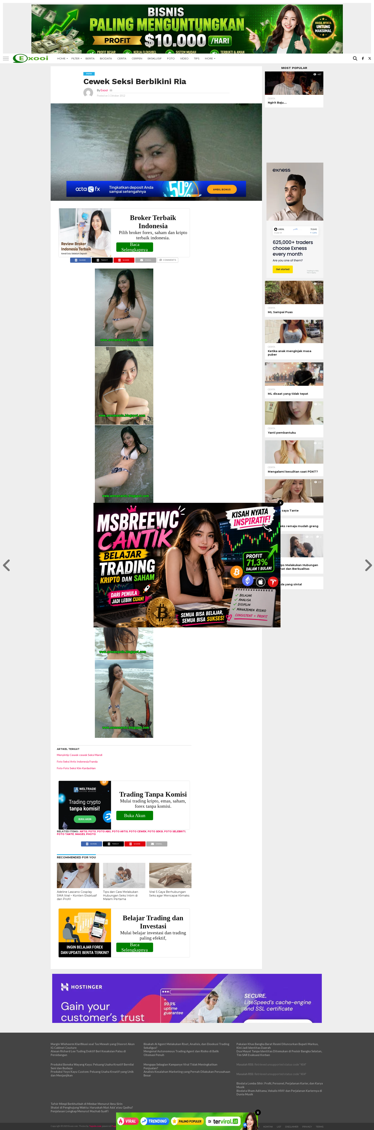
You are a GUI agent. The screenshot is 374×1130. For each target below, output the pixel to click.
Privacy (307, 1126)
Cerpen (137, 58)
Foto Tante (65, 834)
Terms (319, 1126)
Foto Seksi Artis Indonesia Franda (77, 761)
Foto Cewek (137, 831)
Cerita (121, 58)
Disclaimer (291, 1126)
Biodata (106, 58)
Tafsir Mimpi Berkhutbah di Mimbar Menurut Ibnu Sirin (87, 1103)
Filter (75, 58)
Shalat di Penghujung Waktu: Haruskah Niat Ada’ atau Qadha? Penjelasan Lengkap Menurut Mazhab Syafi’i (92, 1109)
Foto (171, 58)
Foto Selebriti (174, 831)
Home (61, 58)
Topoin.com (95, 1126)
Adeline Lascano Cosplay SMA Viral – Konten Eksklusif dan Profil (77, 895)
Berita (90, 58)
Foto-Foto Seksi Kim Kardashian (76, 768)
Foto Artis (120, 831)
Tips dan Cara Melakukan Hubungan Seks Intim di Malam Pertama (120, 895)
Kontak (268, 1126)
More (209, 58)
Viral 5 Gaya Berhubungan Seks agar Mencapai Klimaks (169, 893)
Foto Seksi (155, 831)
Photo (91, 834)
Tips (196, 58)
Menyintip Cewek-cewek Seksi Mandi (79, 755)
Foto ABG (104, 831)
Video (184, 58)
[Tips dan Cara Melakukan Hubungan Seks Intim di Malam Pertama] (124, 887)
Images (80, 834)
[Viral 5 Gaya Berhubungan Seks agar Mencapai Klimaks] (170, 887)
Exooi (104, 90)
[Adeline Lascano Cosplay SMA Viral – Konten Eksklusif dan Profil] (78, 887)
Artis (83, 831)
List (279, 1126)
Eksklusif (155, 58)
